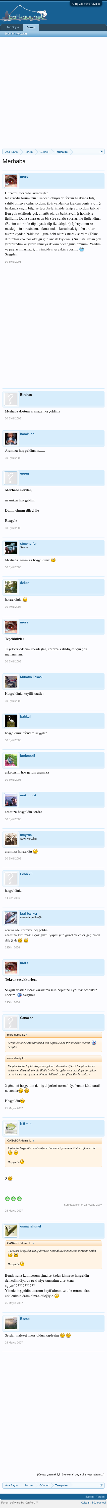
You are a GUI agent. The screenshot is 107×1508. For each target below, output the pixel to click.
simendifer (28, 543)
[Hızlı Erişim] (101, 151)
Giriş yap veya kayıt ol (86, 3)
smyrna (26, 835)
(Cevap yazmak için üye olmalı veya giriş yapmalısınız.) (71, 1474)
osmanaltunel (30, 1226)
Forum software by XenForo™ (19, 1502)
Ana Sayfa (12, 27)
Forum (31, 27)
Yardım (100, 1496)
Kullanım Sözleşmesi (93, 1502)
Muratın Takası (31, 677)
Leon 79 (26, 874)
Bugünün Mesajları (15, 33)
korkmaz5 (27, 756)
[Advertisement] (53, 92)
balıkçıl (25, 716)
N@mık (25, 1124)
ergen (24, 473)
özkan (24, 583)
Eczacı (25, 1319)
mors (24, 176)
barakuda (27, 434)
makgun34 (28, 795)
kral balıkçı (28, 913)
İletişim (89, 1496)
